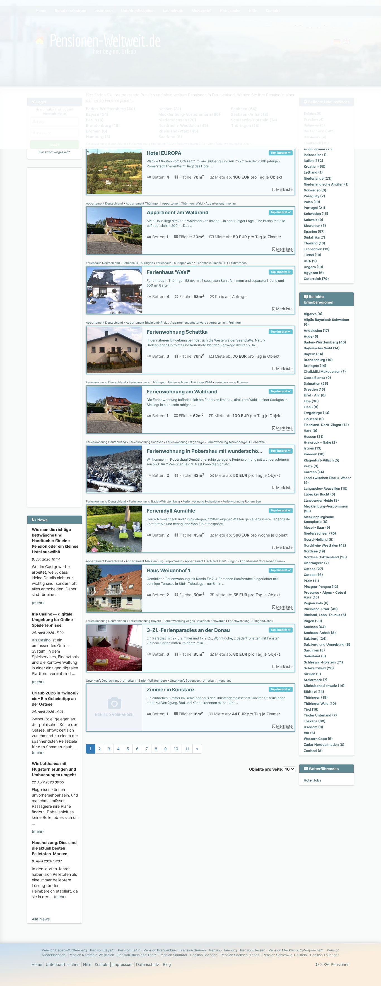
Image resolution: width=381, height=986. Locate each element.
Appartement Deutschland (105, 203)
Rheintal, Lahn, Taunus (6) (325, 615)
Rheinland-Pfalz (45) (321, 609)
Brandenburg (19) (318, 360)
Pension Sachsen (203, 955)
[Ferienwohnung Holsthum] (114, 171)
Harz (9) (310, 431)
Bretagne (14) (315, 366)
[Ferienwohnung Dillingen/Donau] (114, 648)
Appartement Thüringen (142, 203)
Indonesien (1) (315, 155)
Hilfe (87, 964)
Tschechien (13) (317, 249)
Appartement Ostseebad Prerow (262, 561)
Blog (167, 964)
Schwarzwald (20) (319, 668)
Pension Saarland (173, 955)
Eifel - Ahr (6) (315, 395)
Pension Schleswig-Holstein (285, 955)
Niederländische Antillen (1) (326, 184)
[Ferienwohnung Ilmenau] (114, 409)
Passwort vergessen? (54, 152)
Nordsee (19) (314, 551)
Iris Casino (41, 640)
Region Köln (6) (316, 603)
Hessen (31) (314, 436)
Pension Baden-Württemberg (64, 950)
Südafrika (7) (314, 237)
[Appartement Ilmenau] (114, 230)
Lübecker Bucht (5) (319, 494)
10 (176, 748)
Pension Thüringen (324, 955)
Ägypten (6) (314, 273)
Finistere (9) (314, 419)
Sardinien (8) (314, 650)
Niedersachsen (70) (320, 533)
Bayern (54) (313, 354)
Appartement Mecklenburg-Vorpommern (154, 561)
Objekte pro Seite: (266, 769)
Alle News (41, 919)
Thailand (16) (314, 243)
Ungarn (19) (313, 267)
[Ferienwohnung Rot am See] (114, 528)
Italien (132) (313, 160)
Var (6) (309, 733)
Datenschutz (147, 964)
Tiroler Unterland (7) (320, 715)
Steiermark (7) (315, 680)
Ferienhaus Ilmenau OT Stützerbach (221, 263)
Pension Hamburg (223, 950)
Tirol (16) (311, 709)
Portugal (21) (314, 208)
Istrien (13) (313, 448)
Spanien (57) (314, 231)
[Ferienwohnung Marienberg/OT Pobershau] (114, 469)
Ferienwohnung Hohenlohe (201, 501)
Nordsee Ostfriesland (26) (325, 557)
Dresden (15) (314, 389)
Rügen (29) (313, 621)
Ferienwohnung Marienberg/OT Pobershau (236, 442)
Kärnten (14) (314, 472)
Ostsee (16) (313, 575)
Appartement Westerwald (188, 322)
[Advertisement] (55, 254)
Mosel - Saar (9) (317, 527)
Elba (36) (311, 401)
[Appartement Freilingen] (114, 350)
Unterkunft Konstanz (217, 680)
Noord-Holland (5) (319, 539)
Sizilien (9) (312, 674)
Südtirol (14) (314, 691)
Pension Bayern (102, 950)
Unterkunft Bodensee (185, 680)
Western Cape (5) (318, 739)
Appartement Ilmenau (220, 203)
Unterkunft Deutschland (103, 680)
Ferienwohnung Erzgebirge (185, 442)
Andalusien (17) (316, 330)
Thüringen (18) (316, 697)
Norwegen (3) (315, 190)
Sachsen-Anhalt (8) (320, 633)
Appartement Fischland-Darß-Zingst (211, 561)
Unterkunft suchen (62, 964)
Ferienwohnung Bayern (145, 621)
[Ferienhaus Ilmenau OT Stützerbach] (114, 290)
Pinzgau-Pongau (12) (321, 587)
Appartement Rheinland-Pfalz (146, 322)
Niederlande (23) (318, 178)
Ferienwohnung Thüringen (147, 382)
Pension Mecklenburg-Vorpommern (296, 950)
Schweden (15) (316, 213)
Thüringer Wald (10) (320, 703)
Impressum (122, 964)
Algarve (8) (313, 314)
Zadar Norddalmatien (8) (324, 744)
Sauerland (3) (315, 656)
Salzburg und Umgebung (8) (327, 644)
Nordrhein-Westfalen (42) (325, 545)
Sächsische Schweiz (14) (324, 686)
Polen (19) (312, 202)
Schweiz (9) (313, 220)
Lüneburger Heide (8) (321, 500)
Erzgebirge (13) (316, 413)
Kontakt (102, 964)
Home (37, 964)
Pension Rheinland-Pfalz (136, 955)
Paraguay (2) (314, 196)
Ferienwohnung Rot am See (241, 501)
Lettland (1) (313, 172)
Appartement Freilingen (225, 322)
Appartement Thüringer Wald (182, 203)
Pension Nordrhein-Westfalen (91, 955)
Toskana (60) (314, 721)
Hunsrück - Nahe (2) (320, 442)
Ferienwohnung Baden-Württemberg (154, 501)
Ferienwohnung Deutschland (106, 382)
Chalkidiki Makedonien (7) (325, 371)
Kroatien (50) (314, 166)
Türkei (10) (312, 255)
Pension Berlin (129, 950)
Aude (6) (311, 336)
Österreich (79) (316, 278)
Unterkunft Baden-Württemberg (145, 680)
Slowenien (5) (315, 225)
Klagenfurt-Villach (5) (321, 460)
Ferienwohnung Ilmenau (231, 382)
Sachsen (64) (315, 627)
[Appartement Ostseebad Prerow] (114, 588)
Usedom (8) (313, 727)
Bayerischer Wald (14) (322, 348)
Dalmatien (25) (316, 383)
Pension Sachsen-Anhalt (240, 955)
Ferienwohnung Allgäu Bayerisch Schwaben (194, 621)
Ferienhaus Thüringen (138, 263)
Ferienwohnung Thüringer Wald (190, 382)
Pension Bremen (193, 950)
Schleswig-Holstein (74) (323, 662)
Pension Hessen (252, 950)
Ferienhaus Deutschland (103, 263)
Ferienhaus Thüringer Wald (174, 263)
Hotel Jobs (312, 780)
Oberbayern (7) (316, 563)
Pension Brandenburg (160, 950)
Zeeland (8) (313, 751)
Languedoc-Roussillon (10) (326, 488)
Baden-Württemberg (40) (325, 342)
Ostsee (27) (313, 569)
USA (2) (310, 261)
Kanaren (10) (314, 454)
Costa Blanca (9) (317, 378)
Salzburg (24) (315, 638)
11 (187, 748)
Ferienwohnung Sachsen (146, 442)
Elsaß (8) (311, 407)
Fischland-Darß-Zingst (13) (326, 425)
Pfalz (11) (311, 581)
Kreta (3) (311, 466)
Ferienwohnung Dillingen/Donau (250, 621)
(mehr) (38, 602)
